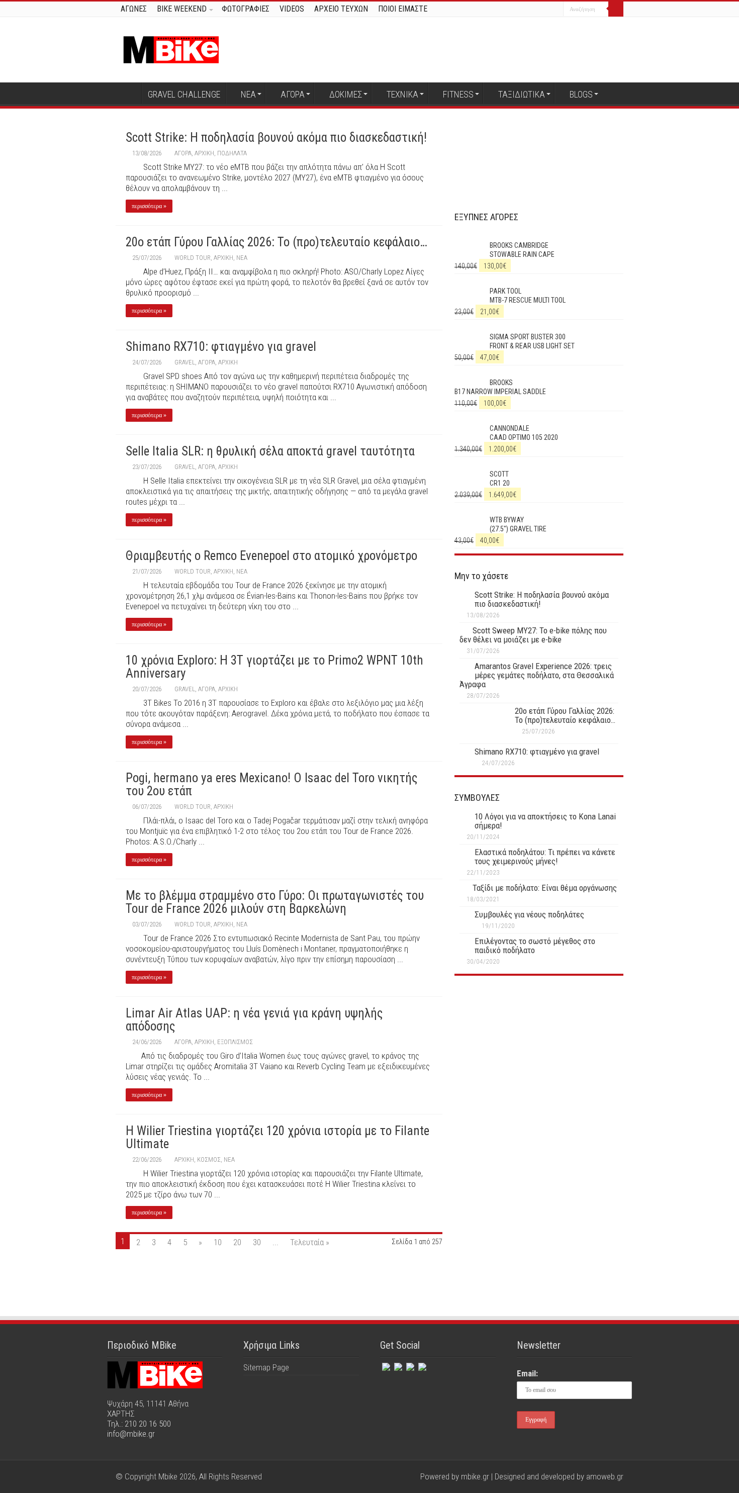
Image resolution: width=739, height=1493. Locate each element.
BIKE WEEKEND (182, 9)
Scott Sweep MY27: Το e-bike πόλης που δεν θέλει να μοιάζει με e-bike (533, 634)
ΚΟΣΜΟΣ (209, 1159)
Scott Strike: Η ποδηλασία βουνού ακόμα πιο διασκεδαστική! (276, 137)
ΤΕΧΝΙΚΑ (402, 94)
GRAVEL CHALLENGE (184, 94)
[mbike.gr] (171, 47)
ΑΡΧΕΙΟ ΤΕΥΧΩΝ (341, 9)
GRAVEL (184, 362)
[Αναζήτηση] (615, 9)
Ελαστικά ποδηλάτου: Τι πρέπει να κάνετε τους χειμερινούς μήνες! (545, 856)
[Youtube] (546, 10)
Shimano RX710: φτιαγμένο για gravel (221, 346)
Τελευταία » (309, 1242)
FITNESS (458, 94)
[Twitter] (536, 10)
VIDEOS (292, 9)
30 (257, 1242)
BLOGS (581, 94)
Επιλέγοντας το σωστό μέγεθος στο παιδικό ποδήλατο (535, 945)
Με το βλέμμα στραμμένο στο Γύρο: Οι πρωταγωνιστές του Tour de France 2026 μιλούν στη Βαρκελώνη (275, 902)
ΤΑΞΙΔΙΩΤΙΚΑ (521, 94)
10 (218, 1242)
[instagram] (556, 10)
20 (237, 1242)
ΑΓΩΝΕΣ (134, 9)
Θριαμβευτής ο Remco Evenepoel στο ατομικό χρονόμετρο (271, 555)
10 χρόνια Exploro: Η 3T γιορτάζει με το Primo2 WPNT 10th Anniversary (274, 667)
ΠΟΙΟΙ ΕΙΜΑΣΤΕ (402, 9)
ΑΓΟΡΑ (293, 94)
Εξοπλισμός (235, 1042)
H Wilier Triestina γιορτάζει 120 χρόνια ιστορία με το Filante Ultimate (277, 1137)
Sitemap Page (266, 1367)
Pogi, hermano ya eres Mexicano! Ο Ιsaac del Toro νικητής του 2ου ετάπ (271, 784)
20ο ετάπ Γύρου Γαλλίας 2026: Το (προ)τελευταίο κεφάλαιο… (276, 242)
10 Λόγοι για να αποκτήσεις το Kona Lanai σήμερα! (545, 820)
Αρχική (129, 93)
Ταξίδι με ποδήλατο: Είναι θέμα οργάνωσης (545, 888)
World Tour (192, 257)
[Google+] (517, 10)
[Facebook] (527, 10)
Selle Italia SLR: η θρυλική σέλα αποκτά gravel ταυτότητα (270, 451)
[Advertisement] (538, 1071)
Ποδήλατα (232, 153)
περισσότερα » (149, 206)
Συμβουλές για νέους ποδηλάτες (529, 914)
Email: (527, 1373)
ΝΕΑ (248, 94)
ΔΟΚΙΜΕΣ (345, 94)
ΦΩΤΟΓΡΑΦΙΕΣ (245, 9)
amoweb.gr (604, 1476)
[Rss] (421, 1365)
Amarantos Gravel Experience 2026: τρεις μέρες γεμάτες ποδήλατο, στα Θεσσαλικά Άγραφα (536, 675)
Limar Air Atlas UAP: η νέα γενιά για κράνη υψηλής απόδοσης (254, 1020)
